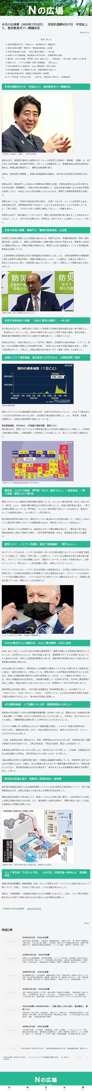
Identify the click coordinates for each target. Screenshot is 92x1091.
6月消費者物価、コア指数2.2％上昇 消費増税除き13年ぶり (32, 70)
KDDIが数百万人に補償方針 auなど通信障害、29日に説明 (31, 66)
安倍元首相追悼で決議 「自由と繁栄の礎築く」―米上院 (31, 52)
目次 (43, 39)
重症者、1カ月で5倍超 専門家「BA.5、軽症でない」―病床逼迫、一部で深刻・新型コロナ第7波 (47, 59)
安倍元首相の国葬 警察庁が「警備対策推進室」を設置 (30, 48)
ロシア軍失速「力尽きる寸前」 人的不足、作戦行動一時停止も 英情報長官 (39, 77)
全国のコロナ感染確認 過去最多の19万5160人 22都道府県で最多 (35, 55)
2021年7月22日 (34, 909)
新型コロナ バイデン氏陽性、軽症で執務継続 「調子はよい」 (34, 62)
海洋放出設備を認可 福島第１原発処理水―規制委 (28, 73)
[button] (85, 601)
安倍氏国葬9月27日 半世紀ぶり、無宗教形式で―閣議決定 (31, 44)
